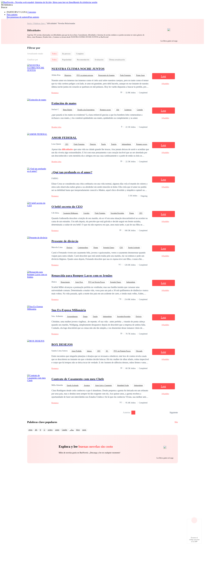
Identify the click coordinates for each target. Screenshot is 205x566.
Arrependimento (72, 316)
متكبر (72, 430)
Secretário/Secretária (117, 213)
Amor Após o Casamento (103, 385)
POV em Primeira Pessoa (122, 351)
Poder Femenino (125, 75)
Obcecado (139, 351)
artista (30, 430)
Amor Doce (79, 282)
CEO (66, 144)
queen (84, 430)
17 (166, 413)
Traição (95, 316)
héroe (78, 430)
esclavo (50, 430)
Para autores (12, 14)
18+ (107, 351)
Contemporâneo (83, 248)
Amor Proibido (77, 351)
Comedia (140, 110)
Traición (113, 144)
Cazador (64, 430)
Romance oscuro (105, 110)
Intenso (89, 351)
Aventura (87, 385)
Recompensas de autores (17, 17)
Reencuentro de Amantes (106, 75)
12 (44, 430)
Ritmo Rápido (67, 110)
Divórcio (69, 248)
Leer (163, 76)
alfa (36, 430)
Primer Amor (140, 75)
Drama (131, 213)
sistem (57, 430)
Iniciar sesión (91, 2)
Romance (55, 93)
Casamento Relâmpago (70, 213)
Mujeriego (67, 75)
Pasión (103, 144)
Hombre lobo (56, 127)
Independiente (126, 144)
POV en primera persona (85, 75)
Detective (93, 144)
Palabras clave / (39, 23)
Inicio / (30, 23)
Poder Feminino (100, 213)
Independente (130, 282)
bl (40, 430)
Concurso (31, 12)
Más (176, 422)
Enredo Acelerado (134, 248)
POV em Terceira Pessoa (96, 282)
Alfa (117, 110)
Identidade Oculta (123, 385)
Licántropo (128, 110)
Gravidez (86, 213)
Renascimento (65, 282)
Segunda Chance (108, 248)
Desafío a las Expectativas (86, 110)
